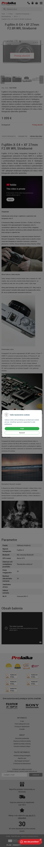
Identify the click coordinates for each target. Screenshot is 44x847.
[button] (40, 840)
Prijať (22, 428)
